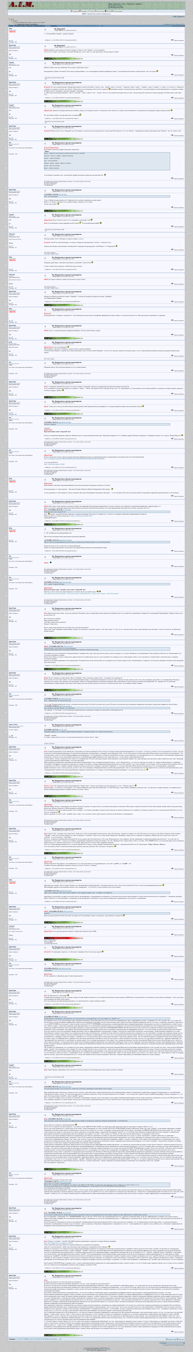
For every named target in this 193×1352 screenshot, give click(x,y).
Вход (110, 5)
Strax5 (42, 22)
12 (73, 26)
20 (89, 26)
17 (83, 26)
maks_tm (35, 22)
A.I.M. (12, 19)
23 (95, 26)
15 (79, 26)
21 (91, 26)
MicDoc (30, 22)
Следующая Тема (179, 24)
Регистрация (117, 5)
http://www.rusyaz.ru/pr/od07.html (81, 516)
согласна (80, 239)
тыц (109, 242)
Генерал (15, 20)
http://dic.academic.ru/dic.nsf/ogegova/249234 (58, 1243)
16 (81, 26)
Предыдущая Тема (169, 24)
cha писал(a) (62, 194)
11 (71, 26)
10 (69, 26)
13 (75, 26)
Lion (39, 22)
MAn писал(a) (68, 646)
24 (97, 26)
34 (102, 26)
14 (77, 26)
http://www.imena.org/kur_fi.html (54, 464)
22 (93, 26)
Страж (45, 253)
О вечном (17, 22)
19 (87, 26)
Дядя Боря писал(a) (65, 422)
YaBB (87, 1350)
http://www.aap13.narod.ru (50, 939)
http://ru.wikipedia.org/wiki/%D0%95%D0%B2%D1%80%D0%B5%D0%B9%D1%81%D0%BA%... (74, 459)
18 (85, 26)
